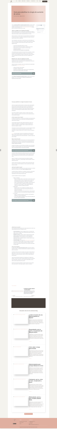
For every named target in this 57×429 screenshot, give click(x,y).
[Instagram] (15, 423)
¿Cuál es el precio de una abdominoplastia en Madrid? (36, 316)
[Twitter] (14, 423)
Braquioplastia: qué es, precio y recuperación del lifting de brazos (35, 331)
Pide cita (13, 133)
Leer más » (30, 341)
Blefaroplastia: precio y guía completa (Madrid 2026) (35, 398)
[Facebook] (13, 423)
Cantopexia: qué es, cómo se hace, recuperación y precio (36, 381)
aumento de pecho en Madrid (20, 65)
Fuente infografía (14, 285)
